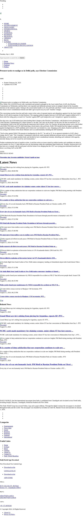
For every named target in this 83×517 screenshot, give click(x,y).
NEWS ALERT (9, 27)
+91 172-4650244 (6, 506)
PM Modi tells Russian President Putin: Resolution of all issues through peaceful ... (28, 223)
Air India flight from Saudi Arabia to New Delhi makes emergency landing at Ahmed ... (30, 271)
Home (6, 61)
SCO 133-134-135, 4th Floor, (9, 486)
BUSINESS (8, 34)
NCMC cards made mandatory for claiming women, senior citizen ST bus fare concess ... (30, 186)
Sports (6, 430)
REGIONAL (8, 36)
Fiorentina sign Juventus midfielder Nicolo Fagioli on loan (20, 157)
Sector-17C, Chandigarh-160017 (10, 488)
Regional (7, 433)
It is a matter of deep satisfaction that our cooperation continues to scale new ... (27, 200)
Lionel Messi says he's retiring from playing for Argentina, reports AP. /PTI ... (26, 175)
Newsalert (3, 169)
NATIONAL (8, 33)
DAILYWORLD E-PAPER (17, 44)
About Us (7, 452)
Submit (22, 58)
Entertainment (8, 426)
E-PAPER (7, 42)
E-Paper (6, 447)
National (7, 65)
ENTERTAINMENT (11, 25)
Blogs (6, 449)
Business (7, 432)
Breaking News (9, 63)
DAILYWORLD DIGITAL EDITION (20, 45)
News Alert (7, 428)
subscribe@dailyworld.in (8, 497)
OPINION (7, 38)
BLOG (6, 40)
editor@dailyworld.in (7, 496)
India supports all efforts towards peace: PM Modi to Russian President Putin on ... (28, 246)
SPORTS (7, 31)
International (8, 437)
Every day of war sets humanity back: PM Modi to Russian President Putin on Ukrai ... (30, 211)
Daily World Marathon (11, 456)
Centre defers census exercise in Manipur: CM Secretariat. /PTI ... (22, 296)
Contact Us (7, 454)
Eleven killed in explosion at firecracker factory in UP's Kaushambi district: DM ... (28, 258)
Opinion (6, 450)
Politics (6, 67)
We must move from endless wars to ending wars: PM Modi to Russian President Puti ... (30, 235)
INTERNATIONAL (10, 29)
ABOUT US (8, 47)
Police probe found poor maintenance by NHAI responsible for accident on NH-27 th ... (30, 285)
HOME (6, 23)
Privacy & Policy (9, 514)
